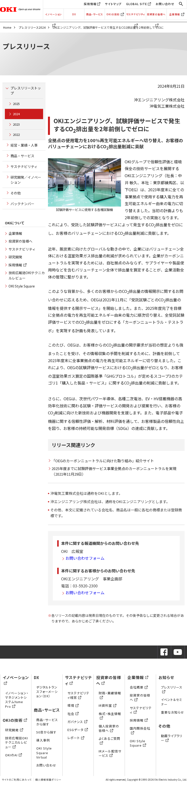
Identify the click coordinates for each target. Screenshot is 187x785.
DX (74, 14)
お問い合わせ (165, 4)
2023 (16, 124)
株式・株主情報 (110, 713)
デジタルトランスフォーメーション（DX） (47, 691)
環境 (70, 705)
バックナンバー (22, 203)
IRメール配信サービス (110, 753)
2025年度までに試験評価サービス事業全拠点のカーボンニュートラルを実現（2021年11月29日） (114, 471)
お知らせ (166, 677)
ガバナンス (75, 721)
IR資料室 (105, 705)
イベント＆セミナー (171, 701)
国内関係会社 (140, 728)
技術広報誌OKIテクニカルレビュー (16, 742)
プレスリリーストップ (25, 91)
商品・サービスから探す (47, 721)
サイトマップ (113, 4)
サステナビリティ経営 (78, 695)
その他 (15, 193)
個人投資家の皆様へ (109, 728)
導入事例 (43, 740)
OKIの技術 (113, 14)
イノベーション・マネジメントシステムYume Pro (16, 700)
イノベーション (53, 14)
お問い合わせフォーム (84, 558)
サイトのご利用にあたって (17, 779)
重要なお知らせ (172, 712)
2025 (16, 103)
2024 (16, 114)
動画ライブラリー (171, 737)
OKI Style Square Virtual (44, 752)
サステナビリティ (135, 14)
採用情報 (90, 4)
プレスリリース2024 (32, 27)
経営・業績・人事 (24, 145)
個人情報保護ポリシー (48, 779)
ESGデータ (75, 729)
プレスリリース (171, 687)
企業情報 (174, 14)
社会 (70, 713)
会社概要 (136, 687)
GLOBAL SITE (136, 4)
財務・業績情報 (110, 693)
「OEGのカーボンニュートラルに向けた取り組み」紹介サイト (103, 460)
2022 (16, 134)
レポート (73, 737)
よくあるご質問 (109, 738)
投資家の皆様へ (156, 14)
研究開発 (15, 256)
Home (7, 27)
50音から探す (46, 732)
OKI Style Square (22, 286)
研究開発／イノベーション (25, 180)
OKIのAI (11, 755)
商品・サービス (94, 14)
